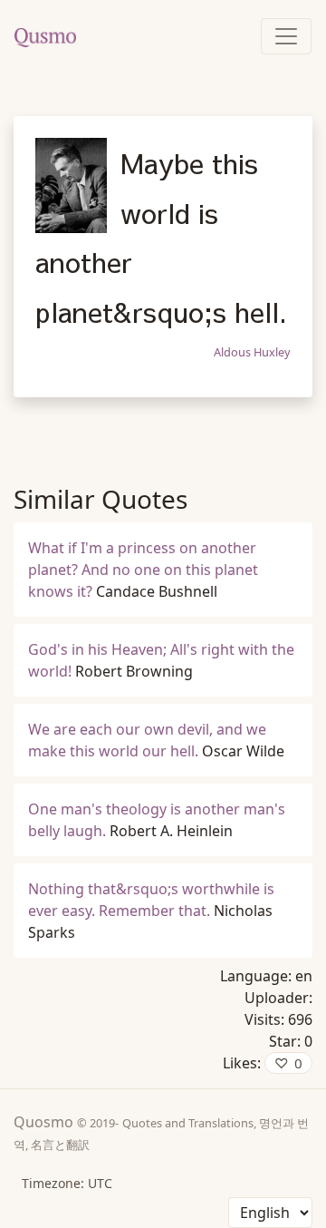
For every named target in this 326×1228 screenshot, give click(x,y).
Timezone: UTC (67, 1183)
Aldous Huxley (252, 352)
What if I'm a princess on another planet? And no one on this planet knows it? (143, 569)
